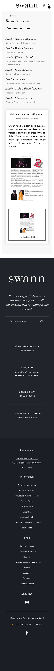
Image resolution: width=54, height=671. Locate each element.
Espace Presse (27, 501)
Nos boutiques (27, 467)
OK (41, 321)
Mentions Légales (27, 517)
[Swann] (27, 6)
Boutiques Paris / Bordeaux (27, 495)
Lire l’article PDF (27, 237)
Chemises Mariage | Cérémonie (27, 562)
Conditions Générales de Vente (27, 522)
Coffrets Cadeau (27, 583)
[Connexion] (44, 5)
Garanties (27, 512)
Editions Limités (27, 546)
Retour (13, 15)
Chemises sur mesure (27, 490)
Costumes (27, 573)
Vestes (27, 567)
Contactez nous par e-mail (27, 458)
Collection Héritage (27, 551)
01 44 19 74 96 (27, 396)
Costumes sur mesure (27, 485)
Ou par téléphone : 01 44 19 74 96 (27, 462)
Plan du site (27, 527)
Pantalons (27, 578)
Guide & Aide (27, 506)
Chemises (27, 557)
